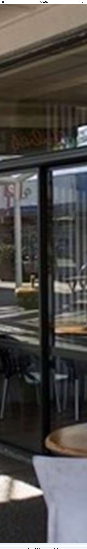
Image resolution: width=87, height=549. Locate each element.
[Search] (82, 2)
